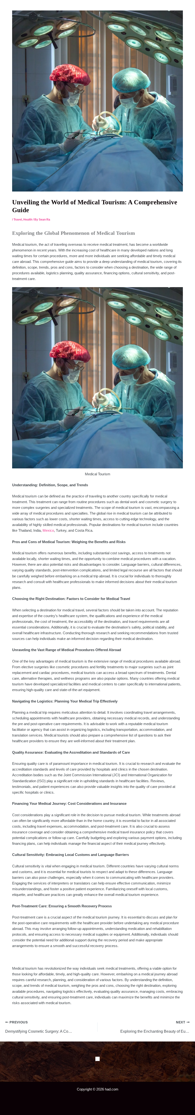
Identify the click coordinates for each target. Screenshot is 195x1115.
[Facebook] (97, 1059)
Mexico (48, 530)
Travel (18, 219)
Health (27, 219)
